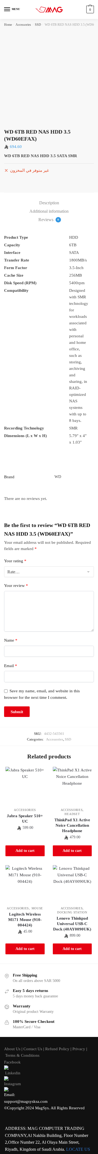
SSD (38, 25)
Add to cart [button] (25, 851)
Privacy (78, 1049)
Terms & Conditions (22, 1055)
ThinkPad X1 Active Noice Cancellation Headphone (72, 825)
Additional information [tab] (49, 211)
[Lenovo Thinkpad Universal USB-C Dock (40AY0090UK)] (72, 884)
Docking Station (72, 912)
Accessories (23, 25)
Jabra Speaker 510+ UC (25, 818)
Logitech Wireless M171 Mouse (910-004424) (25, 919)
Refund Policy (57, 1049)
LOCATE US (78, 1149)
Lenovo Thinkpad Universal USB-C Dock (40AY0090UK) (72, 923)
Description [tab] (49, 203)
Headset (72, 814)
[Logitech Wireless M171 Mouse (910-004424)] (25, 884)
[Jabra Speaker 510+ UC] (25, 786)
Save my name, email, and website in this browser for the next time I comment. (42, 694)
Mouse (37, 908)
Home (8, 25)
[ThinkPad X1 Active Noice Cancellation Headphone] (72, 786)
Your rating (15, 561)
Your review (16, 585)
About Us (12, 1049)
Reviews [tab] (48, 219)
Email (10, 666)
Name (10, 640)
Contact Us (32, 1049)
